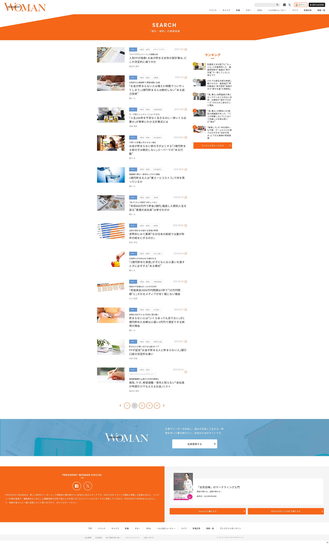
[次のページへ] (164, 406)
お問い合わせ (149, 537)
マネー (249, 10)
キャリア (226, 10)
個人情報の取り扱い (113, 537)
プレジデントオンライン (230, 528)
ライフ (295, 10)
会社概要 (88, 537)
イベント (213, 10)
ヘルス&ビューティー (277, 10)
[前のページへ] (120, 406)
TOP (90, 528)
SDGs (259, 10)
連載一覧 (321, 10)
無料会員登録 (318, 4)
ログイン (302, 4)
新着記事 (308, 10)
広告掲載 (98, 537)
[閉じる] (327, 542)
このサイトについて (132, 537)
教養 (238, 10)
